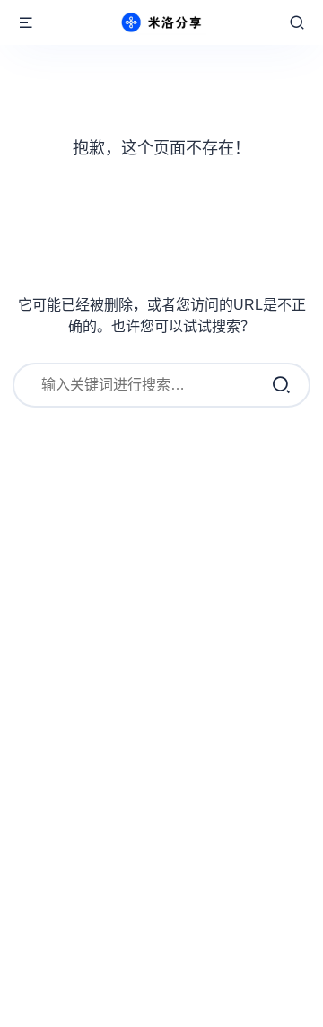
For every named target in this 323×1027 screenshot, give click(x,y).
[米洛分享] (161, 22)
